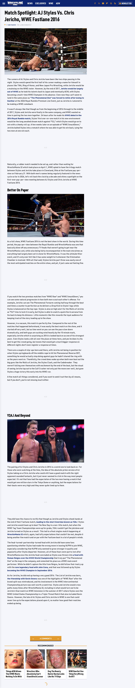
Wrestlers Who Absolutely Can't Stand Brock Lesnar (35, 674)
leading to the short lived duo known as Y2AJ (56, 522)
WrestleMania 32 (15, 534)
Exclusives (40, 3)
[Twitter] (99, 3)
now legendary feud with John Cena (31, 567)
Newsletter (126, 3)
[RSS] (115, 3)
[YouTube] (103, 3)
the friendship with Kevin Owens (22, 578)
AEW (58, 3)
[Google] (111, 3)
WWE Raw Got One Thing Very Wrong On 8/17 (76, 674)
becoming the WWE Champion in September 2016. (30, 570)
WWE (51, 3)
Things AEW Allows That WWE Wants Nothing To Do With (14, 674)
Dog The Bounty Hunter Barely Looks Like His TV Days (56, 674)
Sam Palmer (12, 25)
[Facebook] (95, 3)
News (30, 3)
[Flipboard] (107, 3)
